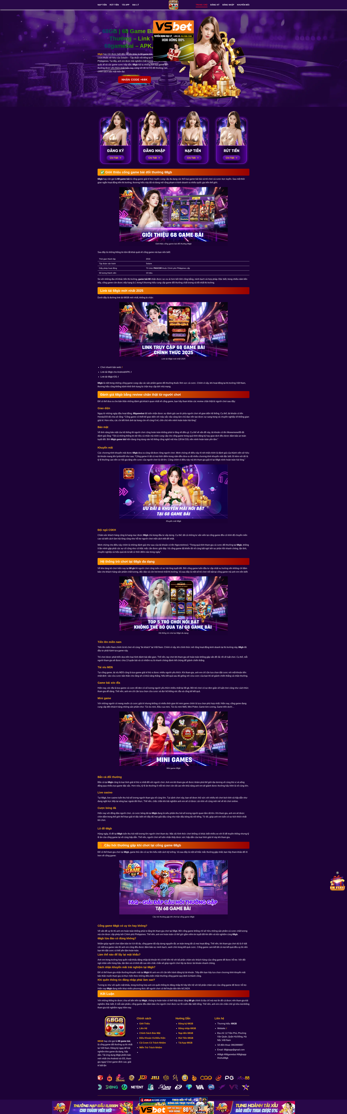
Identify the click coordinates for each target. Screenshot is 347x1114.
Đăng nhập (228, 5)
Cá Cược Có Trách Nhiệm (152, 1043)
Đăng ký (214, 5)
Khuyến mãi (243, 5)
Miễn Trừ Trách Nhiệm (150, 1047)
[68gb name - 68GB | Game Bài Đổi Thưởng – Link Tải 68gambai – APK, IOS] (173, 5)
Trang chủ (202, 5)
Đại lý (135, 5)
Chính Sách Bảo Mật (149, 1033)
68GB (100, 1041)
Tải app (125, 5)
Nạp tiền (102, 5)
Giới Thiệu (144, 1023)
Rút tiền (114, 5)
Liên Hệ (143, 1028)
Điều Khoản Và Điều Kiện (152, 1038)
